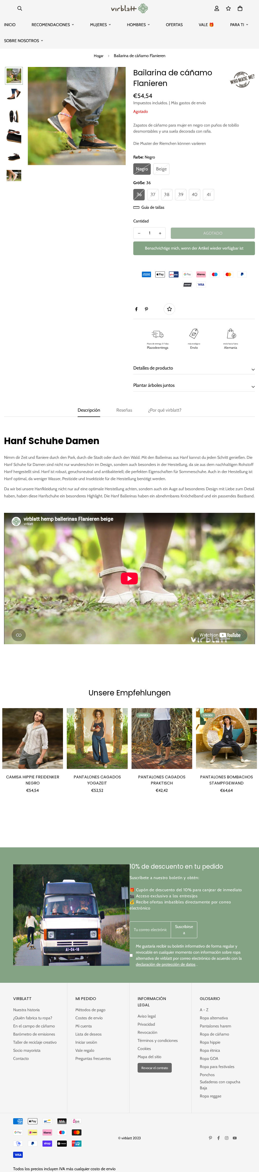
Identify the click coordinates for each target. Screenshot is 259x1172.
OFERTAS (174, 24)
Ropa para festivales (217, 1066)
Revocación (147, 1032)
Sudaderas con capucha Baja (220, 1084)
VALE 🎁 (206, 24)
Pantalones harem (215, 1026)
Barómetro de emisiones (34, 1034)
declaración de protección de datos (166, 964)
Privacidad (146, 1024)
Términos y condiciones (158, 1040)
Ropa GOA (209, 1058)
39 (180, 194)
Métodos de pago (90, 1009)
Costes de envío (89, 1018)
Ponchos (207, 1074)
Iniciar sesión (86, 1042)
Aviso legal (147, 1016)
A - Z (204, 1009)
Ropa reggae (210, 1096)
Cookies (144, 1048)
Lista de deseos (88, 1034)
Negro (142, 169)
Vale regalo (84, 1050)
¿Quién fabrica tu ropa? (32, 1018)
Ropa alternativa (214, 1018)
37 (152, 194)
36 (139, 194)
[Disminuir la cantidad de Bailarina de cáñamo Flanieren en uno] (139, 233)
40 (195, 194)
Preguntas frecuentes (93, 1058)
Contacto (21, 1058)
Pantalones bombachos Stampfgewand (226, 780)
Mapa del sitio (149, 1056)
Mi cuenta (83, 1026)
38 (166, 194)
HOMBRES (136, 24)
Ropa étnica (210, 1050)
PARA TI (237, 24)
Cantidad (141, 221)
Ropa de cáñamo (214, 1034)
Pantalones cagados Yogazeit (97, 780)
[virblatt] (129, 8)
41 (209, 194)
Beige (161, 169)
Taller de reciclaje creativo (35, 1042)
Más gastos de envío (188, 102)
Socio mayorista (26, 1050)
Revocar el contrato (154, 1068)
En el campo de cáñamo (34, 1026)
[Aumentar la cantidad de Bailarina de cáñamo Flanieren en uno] (160, 233)
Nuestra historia (26, 1009)
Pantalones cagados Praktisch (161, 780)
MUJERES (98, 24)
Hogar (98, 56)
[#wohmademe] (242, 79)
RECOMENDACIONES (51, 24)
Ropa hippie (210, 1042)
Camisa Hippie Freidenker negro (32, 780)
